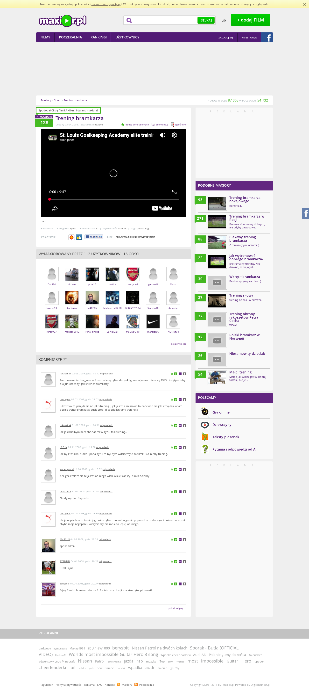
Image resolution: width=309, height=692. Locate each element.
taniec (109, 668)
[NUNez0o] (173, 327)
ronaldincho (92, 331)
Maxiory (127, 684)
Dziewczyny (222, 424)
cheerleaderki (52, 667)
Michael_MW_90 (112, 308)
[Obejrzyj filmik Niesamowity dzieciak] (217, 359)
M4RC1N (92, 308)
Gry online (221, 412)
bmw (170, 661)
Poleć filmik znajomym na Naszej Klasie (79, 237)
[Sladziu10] (153, 304)
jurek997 (52, 331)
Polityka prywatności (69, 684)
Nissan (85, 661)
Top (162, 661)
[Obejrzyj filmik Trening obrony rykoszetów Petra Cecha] (217, 319)
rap (140, 661)
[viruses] (72, 280)
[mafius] (112, 280)
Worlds (180, 661)
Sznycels (65, 583)
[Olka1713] (48, 503)
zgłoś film (180, 124)
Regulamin (46, 684)
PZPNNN (65, 561)
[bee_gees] (48, 411)
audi (149, 667)
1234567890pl (133, 308)
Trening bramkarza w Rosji (246, 218)
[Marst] (173, 280)
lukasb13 (52, 308)
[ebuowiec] (173, 304)
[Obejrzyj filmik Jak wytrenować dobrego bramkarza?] (217, 261)
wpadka (135, 667)
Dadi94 (52, 284)
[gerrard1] (153, 280)
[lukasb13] (52, 304)
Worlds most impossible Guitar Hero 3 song (113, 654)
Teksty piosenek (225, 437)
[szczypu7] (133, 280)
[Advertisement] (154, 68)
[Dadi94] (52, 280)
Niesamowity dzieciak (247, 353)
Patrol (100, 661)
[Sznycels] (48, 595)
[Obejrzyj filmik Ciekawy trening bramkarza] (217, 242)
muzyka (151, 661)
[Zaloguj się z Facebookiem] (267, 37)
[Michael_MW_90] (112, 304)
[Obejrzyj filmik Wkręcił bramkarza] (217, 282)
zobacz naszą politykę (106, 4)
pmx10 (92, 284)
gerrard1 (153, 284)
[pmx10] (92, 280)
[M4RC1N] (92, 304)
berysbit (120, 648)
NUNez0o (173, 331)
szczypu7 (133, 284)
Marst (173, 284)
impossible (212, 661)
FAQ (99, 684)
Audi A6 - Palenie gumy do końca (219, 654)
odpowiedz (106, 373)
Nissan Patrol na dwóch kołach (160, 648)
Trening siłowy (241, 295)
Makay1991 (77, 648)
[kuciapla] (72, 304)
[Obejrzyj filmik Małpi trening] (217, 378)
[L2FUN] (48, 459)
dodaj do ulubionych (137, 124)
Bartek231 (113, 331)
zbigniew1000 (99, 648)
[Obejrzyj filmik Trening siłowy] (217, 301)
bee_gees (65, 399)
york (91, 668)
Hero (246, 661)
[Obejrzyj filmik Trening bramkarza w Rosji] (217, 222)
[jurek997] (52, 327)
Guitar (232, 661)
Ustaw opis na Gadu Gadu (71, 237)
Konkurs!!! (60, 655)
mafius (112, 284)
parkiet (121, 668)
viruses (72, 284)
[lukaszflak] (48, 385)
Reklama (89, 684)
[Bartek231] (112, 327)
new (99, 668)
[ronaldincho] (92, 327)
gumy (174, 667)
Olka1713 (65, 491)
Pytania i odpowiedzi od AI (234, 449)
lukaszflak (65, 373)
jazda (128, 661)
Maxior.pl (63, 21)
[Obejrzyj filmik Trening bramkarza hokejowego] (217, 203)
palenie (162, 668)
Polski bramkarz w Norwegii (244, 337)
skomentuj (162, 124)
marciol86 (153, 331)
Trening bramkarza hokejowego (244, 199)
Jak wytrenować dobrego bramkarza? (246, 257)
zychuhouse (60, 648)
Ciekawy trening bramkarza (242, 239)
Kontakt (110, 684)
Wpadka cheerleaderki (176, 655)
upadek (259, 661)
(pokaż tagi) (143, 228)
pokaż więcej (178, 343)
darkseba (45, 648)
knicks (82, 668)
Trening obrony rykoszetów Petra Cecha (243, 317)
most (193, 661)
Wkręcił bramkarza (244, 276)
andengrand (67, 469)
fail (72, 667)
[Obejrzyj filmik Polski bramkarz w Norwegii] (217, 340)
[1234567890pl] (133, 304)
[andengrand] (48, 481)
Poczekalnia (146, 684)
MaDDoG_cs (133, 331)
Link (109, 236)
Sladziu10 (153, 308)
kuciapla (72, 308)
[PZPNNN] (48, 573)
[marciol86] (153, 327)
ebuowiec (173, 308)
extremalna (114, 661)
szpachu (98, 124)
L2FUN (63, 447)
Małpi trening (240, 372)
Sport (73, 228)
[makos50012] (72, 327)
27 (97, 228)
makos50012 (72, 331)
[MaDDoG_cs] (133, 327)
